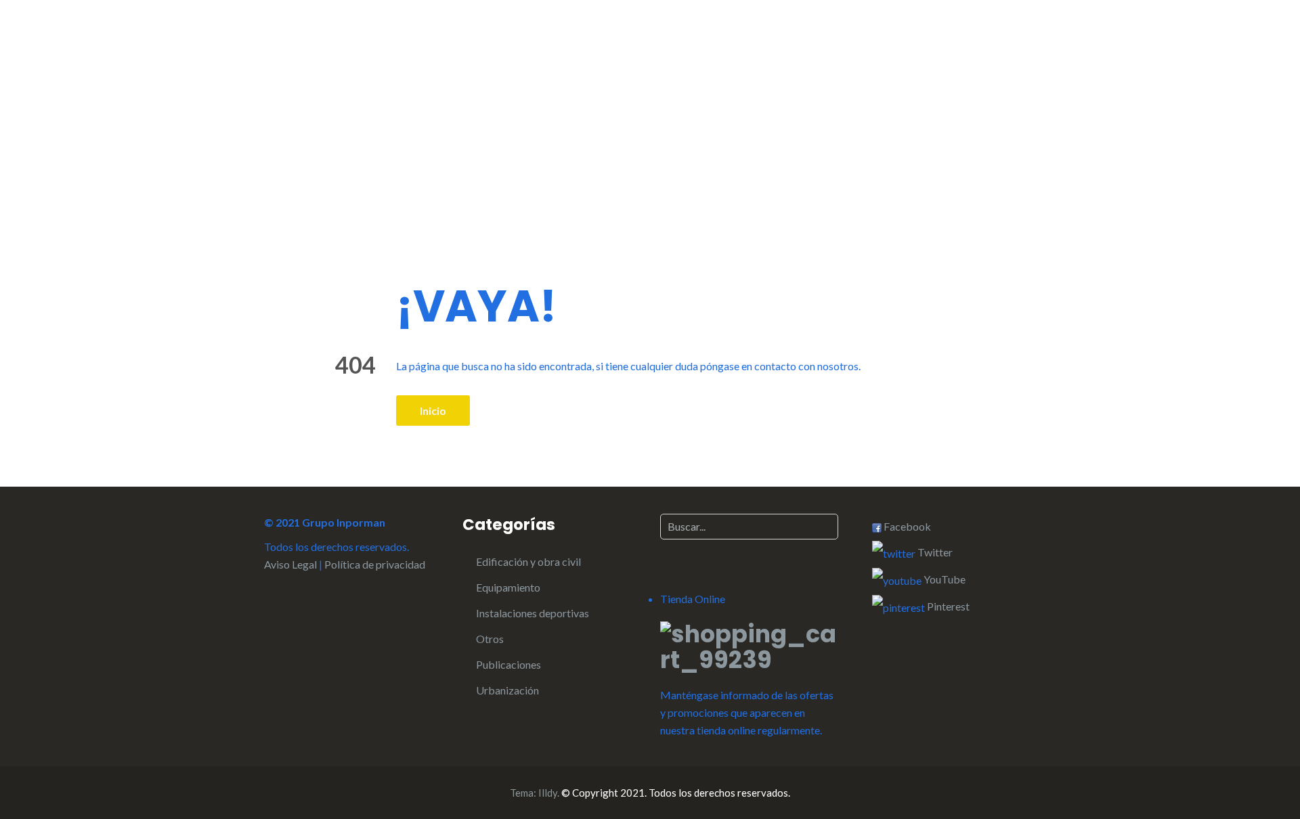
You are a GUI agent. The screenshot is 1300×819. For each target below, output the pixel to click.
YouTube (944, 579)
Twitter (934, 552)
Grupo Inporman (718, 41)
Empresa (627, 41)
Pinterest (947, 606)
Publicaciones (508, 664)
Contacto (914, 41)
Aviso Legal (290, 564)
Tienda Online (1001, 41)
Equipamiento (508, 587)
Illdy (547, 793)
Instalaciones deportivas (532, 612)
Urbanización (507, 690)
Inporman (352, 38)
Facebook (906, 526)
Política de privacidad (374, 564)
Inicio (565, 41)
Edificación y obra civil (528, 561)
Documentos (830, 41)
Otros (490, 638)
